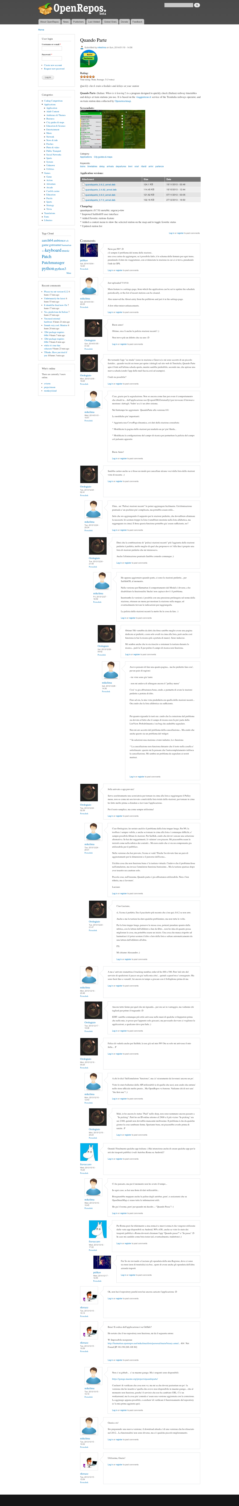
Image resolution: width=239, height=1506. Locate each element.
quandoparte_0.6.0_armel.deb (100, 194)
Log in (171, 233)
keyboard (53, 250)
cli (67, 240)
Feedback (137, 21)
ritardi (143, 166)
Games (47, 173)
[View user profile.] (89, 256)
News (66, 21)
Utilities (50, 169)
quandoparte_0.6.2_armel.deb (100, 184)
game (45, 245)
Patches (49, 143)
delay (102, 166)
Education (50, 194)
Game (49, 176)
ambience (60, 240)
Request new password (54, 68)
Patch (46, 256)
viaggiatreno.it (143, 97)
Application (51, 107)
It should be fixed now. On (55, 305)
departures (121, 166)
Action (49, 180)
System (49, 161)
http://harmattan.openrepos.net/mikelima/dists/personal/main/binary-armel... (144, 1343)
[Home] (73, 9)
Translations (49, 213)
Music (49, 133)
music (65, 250)
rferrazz (84, 1307)
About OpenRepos (49, 21)
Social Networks (53, 154)
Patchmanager (53, 262)
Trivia (49, 209)
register (180, 233)
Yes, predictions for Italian (56, 311)
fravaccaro (85, 1164)
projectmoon (49, 387)
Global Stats (110, 21)
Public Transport (53, 150)
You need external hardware (52, 320)
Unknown (50, 165)
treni (130, 166)
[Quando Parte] (91, 150)
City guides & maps (55, 122)
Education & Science (55, 125)
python (48, 268)
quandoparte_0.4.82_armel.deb (101, 189)
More (68, 273)
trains (82, 166)
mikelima (101, 47)
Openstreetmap (123, 101)
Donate (124, 21)
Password (47, 54)
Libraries (48, 220)
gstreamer (55, 245)
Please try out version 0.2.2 (56, 291)
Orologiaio (90, 340)
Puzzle (49, 198)
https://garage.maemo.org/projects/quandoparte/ (135, 1378)
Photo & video (52, 147)
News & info (52, 140)
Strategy (50, 205)
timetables (92, 166)
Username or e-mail (51, 44)
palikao (84, 260)
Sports (49, 158)
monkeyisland (50, 390)
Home (41, 29)
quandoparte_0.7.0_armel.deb (100, 200)
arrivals (110, 166)
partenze (159, 166)
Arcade (49, 187)
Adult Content (52, 111)
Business (50, 118)
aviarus (47, 383)
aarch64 (47, 240)
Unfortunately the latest (54, 298)
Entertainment (52, 129)
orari (137, 166)
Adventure (51, 183)
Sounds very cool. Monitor (55, 325)
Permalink (84, 268)
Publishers (78, 21)
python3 (60, 268)
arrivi (151, 166)
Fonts (46, 216)
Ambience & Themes (56, 115)
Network (50, 136)
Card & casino (52, 191)
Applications (50, 104)
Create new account (53, 65)
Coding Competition (53, 100)
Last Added (94, 21)
